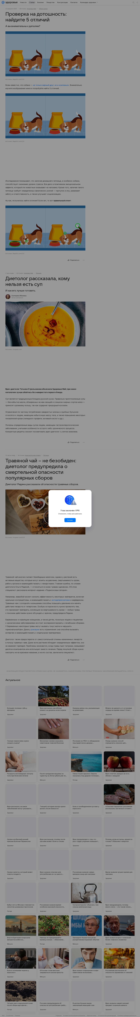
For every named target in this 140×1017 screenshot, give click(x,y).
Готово (70, 520)
